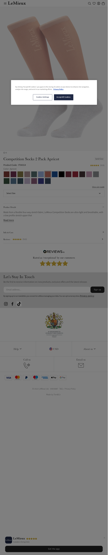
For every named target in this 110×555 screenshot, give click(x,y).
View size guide (98, 187)
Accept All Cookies (63, 97)
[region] (54, 92)
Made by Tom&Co (53, 394)
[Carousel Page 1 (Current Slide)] (4, 152)
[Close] (104, 538)
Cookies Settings (42, 97)
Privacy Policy (58, 89)
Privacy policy (87, 295)
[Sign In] (98, 3)
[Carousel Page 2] (6, 152)
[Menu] (5, 3)
